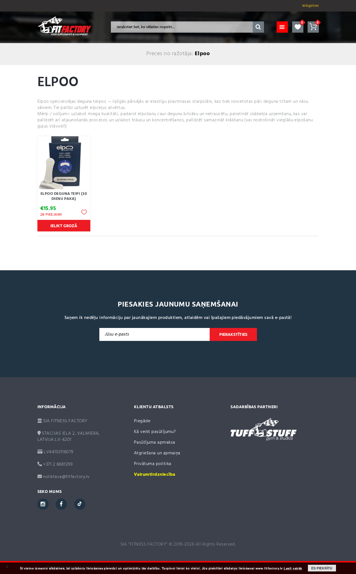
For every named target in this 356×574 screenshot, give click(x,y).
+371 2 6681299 (57, 464)
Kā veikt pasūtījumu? (155, 431)
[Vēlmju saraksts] (297, 27)
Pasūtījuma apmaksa (154, 442)
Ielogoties (310, 6)
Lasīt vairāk (293, 568)
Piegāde (142, 421)
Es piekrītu (321, 568)
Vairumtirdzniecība (154, 474)
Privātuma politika (152, 464)
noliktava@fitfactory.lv (66, 477)
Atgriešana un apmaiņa (157, 453)
